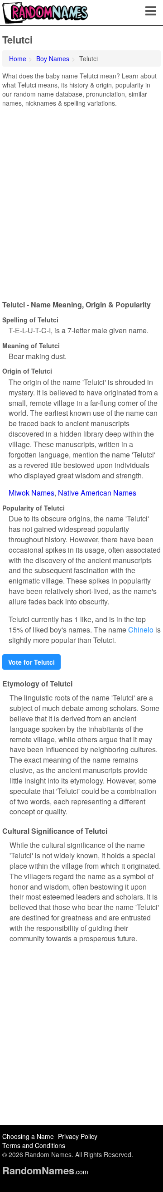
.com (45, 1171)
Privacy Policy (77, 1136)
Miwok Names (31, 492)
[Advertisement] (81, 200)
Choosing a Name (28, 1136)
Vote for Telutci (31, 662)
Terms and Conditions (33, 1145)
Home (17, 58)
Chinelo (140, 629)
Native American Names (97, 492)
